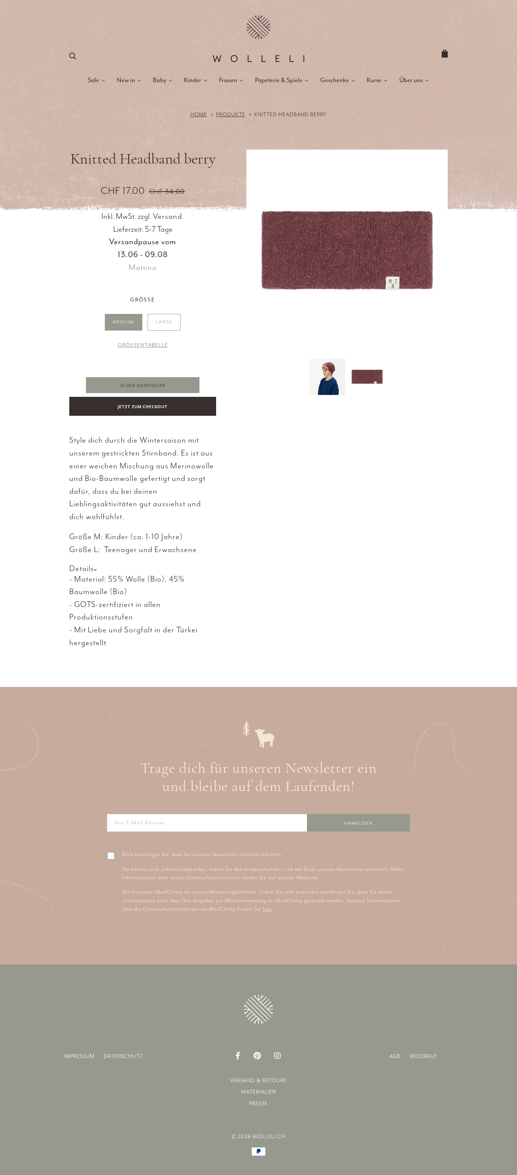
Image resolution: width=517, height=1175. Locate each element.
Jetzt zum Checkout (143, 406)
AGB (394, 1056)
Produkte (230, 114)
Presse (258, 1103)
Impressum (79, 1056)
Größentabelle (143, 345)
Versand (167, 216)
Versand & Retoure (258, 1080)
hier (267, 909)
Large (164, 322)
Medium (123, 322)
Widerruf (424, 1056)
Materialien (258, 1092)
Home (198, 114)
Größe (142, 299)
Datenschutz (123, 1056)
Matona (143, 267)
